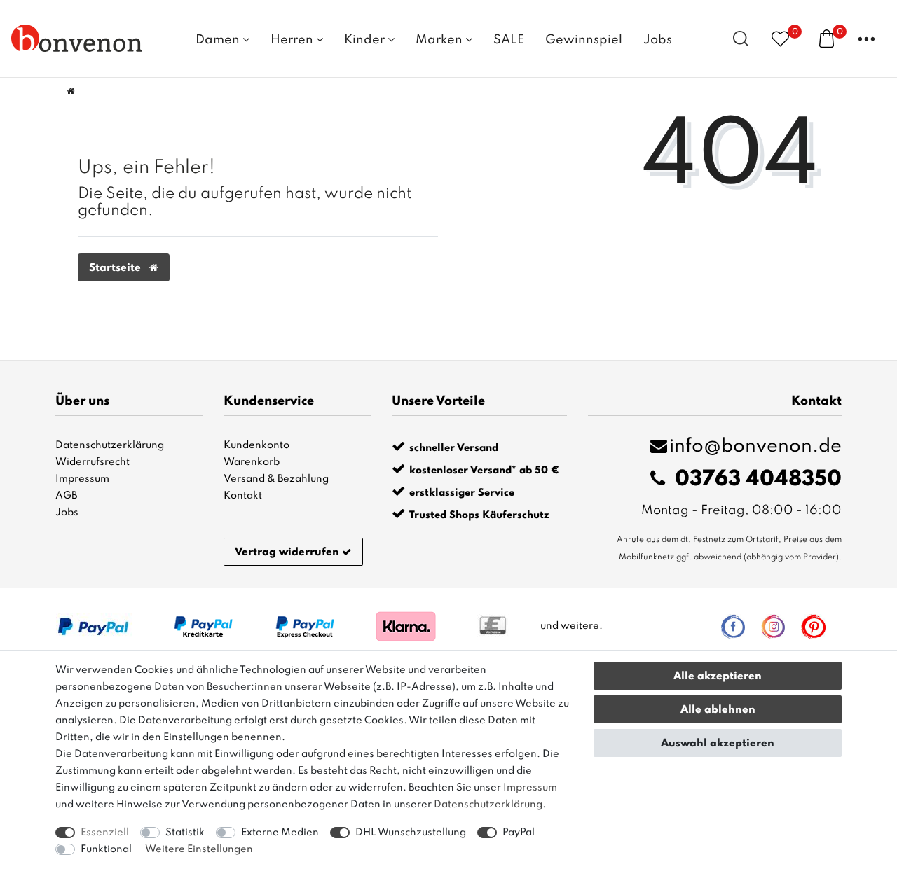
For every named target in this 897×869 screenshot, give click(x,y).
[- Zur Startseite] (77, 38)
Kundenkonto (256, 445)
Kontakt (243, 496)
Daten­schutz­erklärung (488, 804)
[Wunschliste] (780, 38)
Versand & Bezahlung (276, 479)
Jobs (657, 40)
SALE (508, 40)
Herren (293, 40)
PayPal (518, 832)
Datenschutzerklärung (109, 445)
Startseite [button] (116, 268)
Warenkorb (252, 462)
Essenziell (105, 832)
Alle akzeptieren (717, 676)
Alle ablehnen (717, 710)
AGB (66, 496)
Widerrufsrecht (92, 462)
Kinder (366, 40)
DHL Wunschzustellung (410, 832)
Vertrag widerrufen (287, 552)
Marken (440, 40)
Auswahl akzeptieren (717, 743)
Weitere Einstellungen (199, 849)
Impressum (82, 479)
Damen (219, 40)
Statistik (185, 832)
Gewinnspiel (583, 40)
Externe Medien (280, 832)
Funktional (106, 849)
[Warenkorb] (826, 38)
